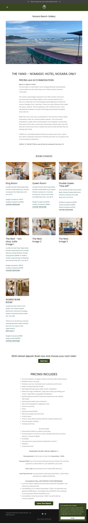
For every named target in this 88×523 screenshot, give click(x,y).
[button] (7, 7)
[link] (44, 7)
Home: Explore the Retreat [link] (44, 519)
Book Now (44, 361)
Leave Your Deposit (44, 503)
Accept (72, 518)
